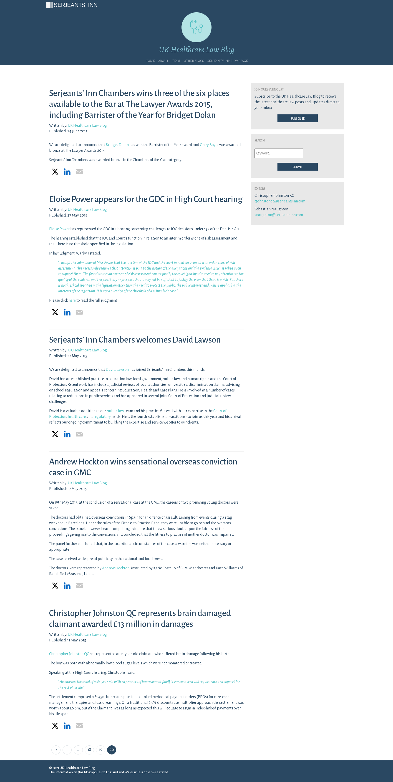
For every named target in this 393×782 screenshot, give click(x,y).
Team (176, 60)
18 (89, 750)
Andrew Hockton (115, 568)
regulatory (102, 417)
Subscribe (298, 118)
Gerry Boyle (209, 145)
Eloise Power (59, 229)
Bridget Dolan (117, 145)
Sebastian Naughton (271, 209)
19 (100, 750)
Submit (297, 166)
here (72, 300)
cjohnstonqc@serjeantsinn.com (279, 201)
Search (259, 140)
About (163, 60)
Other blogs (194, 60)
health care (77, 417)
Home (150, 60)
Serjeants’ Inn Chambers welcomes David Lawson (135, 339)
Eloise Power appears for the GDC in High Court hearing (145, 199)
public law (115, 411)
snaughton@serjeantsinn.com (278, 215)
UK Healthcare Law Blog (87, 126)
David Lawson (117, 370)
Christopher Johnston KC (274, 196)
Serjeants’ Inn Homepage (227, 60)
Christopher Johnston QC (69, 654)
